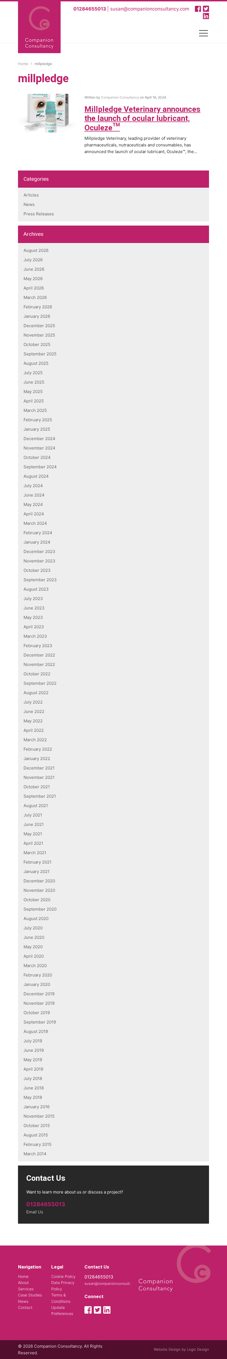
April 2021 (33, 843)
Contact (25, 1307)
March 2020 (35, 965)
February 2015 (37, 1144)
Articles (31, 195)
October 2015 (37, 1125)
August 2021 (36, 805)
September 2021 (40, 796)
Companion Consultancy (120, 97)
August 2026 (36, 250)
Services (25, 1288)
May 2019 (33, 1059)
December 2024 (39, 438)
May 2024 (33, 504)
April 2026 (34, 288)
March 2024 (35, 523)
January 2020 (37, 984)
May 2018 (33, 1097)
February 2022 (38, 749)
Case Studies (30, 1295)
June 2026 (34, 269)
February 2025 (38, 419)
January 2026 (37, 316)
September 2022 (40, 683)
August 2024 (36, 476)
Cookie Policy (63, 1276)
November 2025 (39, 335)
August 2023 (36, 589)
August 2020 (36, 918)
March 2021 (35, 852)
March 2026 (35, 297)
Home (23, 1276)
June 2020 (34, 937)
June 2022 (34, 711)
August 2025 (36, 363)
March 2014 (35, 1153)
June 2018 (34, 1088)
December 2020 (39, 880)
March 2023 (35, 636)
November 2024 (39, 448)
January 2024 (37, 542)
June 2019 (34, 1050)
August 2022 (36, 692)
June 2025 (34, 382)
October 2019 (37, 1012)
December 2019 (39, 993)
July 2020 (33, 928)
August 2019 (36, 1031)
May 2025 (33, 391)
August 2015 (36, 1135)
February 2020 (38, 975)
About (23, 1282)
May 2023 (33, 617)
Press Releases (39, 213)
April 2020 (34, 956)
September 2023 (40, 579)
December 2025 (39, 325)
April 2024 (34, 513)
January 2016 (37, 1106)
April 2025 (34, 401)
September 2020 (40, 909)
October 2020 (37, 899)
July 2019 (33, 1040)
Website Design (167, 1349)
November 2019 (39, 1003)
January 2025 (37, 429)
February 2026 (38, 306)
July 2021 (33, 815)
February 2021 (37, 862)
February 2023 (38, 645)
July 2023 (33, 598)
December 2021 (39, 768)
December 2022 (39, 655)
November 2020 (39, 890)
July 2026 (33, 259)
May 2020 (33, 946)
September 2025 (40, 353)
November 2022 (39, 664)
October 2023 (37, 570)
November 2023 (39, 561)
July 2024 (33, 485)
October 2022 (37, 673)
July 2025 (33, 372)
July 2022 (33, 702)
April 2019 (33, 1069)
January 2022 (37, 758)
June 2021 (34, 824)
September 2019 (40, 1022)
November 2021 (39, 777)
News (29, 204)
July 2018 (33, 1078)
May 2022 (33, 721)
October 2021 (37, 786)
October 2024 (37, 457)
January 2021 (37, 871)
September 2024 (40, 466)
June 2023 (34, 608)
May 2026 (33, 278)
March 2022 (35, 739)
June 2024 (34, 495)
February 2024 (38, 532)
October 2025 (37, 344)
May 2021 (33, 833)
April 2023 (34, 626)
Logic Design (198, 1349)
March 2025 (35, 410)
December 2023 (39, 551)
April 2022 (34, 730)
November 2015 (39, 1116)
